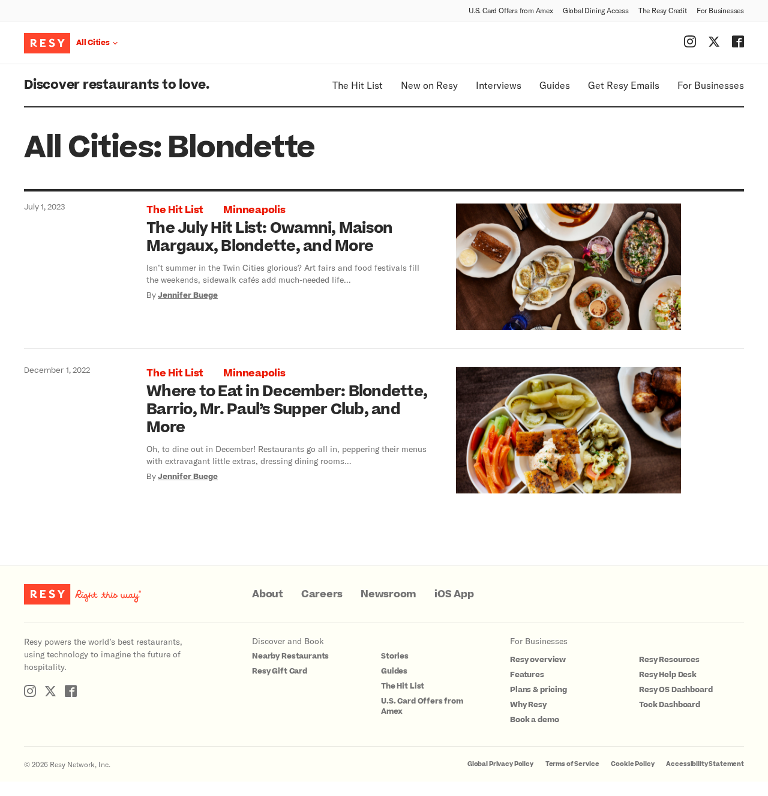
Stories (395, 656)
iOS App (453, 594)
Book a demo (534, 719)
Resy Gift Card (279, 671)
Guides (554, 85)
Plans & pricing (538, 689)
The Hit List (357, 85)
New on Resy (429, 85)
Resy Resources (669, 659)
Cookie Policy (632, 763)
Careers (322, 594)
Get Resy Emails (623, 85)
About (267, 594)
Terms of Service (572, 763)
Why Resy (528, 704)
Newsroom (388, 594)
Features (527, 674)
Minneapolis (254, 210)
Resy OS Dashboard (675, 689)
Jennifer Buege (188, 295)
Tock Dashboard (669, 704)
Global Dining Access (596, 10)
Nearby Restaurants (290, 656)
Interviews (498, 85)
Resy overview (538, 659)
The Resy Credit (662, 10)
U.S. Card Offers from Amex (511, 10)
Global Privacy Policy (500, 763)
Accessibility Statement (705, 763)
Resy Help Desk (668, 674)
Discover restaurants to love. (116, 85)
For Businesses (720, 10)
